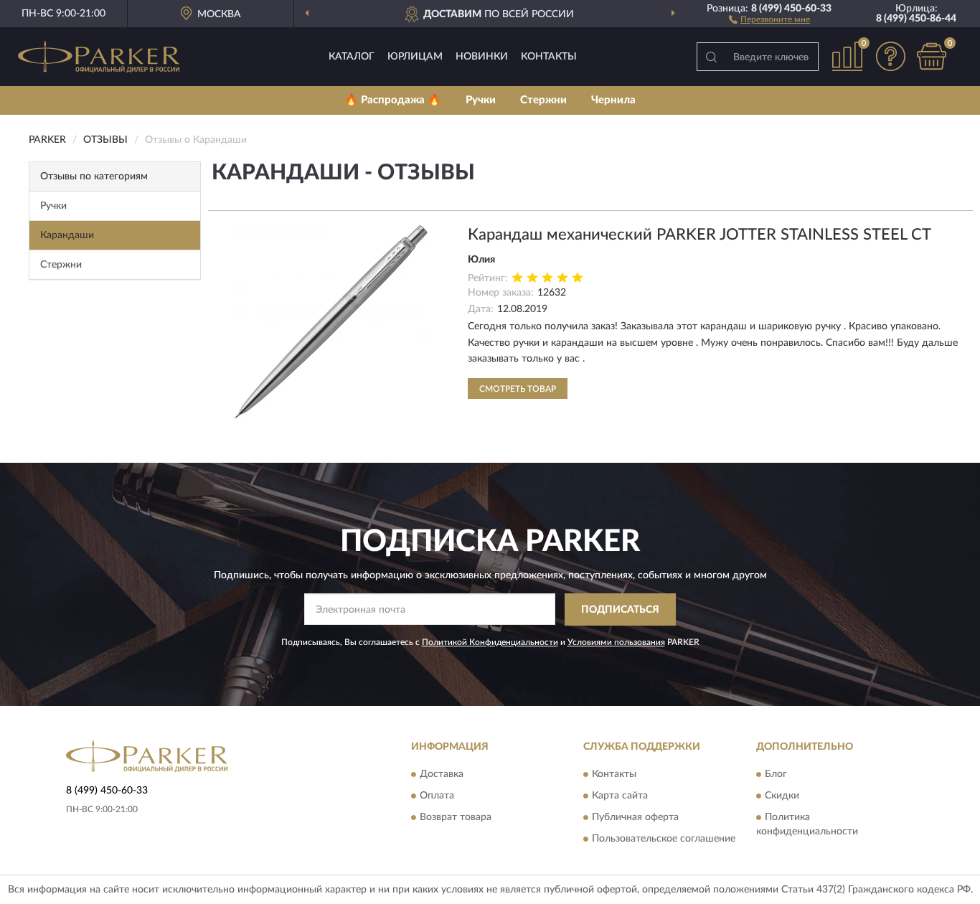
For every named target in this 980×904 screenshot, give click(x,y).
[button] (769, 18)
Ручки (481, 100)
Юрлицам (415, 57)
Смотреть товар (517, 389)
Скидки (782, 796)
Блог (776, 775)
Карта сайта (620, 796)
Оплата (437, 796)
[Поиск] (711, 56)
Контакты (549, 57)
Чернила (613, 100)
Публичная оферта (635, 818)
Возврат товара (455, 818)
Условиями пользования (616, 642)
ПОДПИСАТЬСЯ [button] (620, 610)
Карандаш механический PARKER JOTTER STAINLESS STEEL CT (699, 235)
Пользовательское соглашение (663, 839)
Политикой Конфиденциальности (490, 642)
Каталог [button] (351, 57)
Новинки (482, 57)
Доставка (441, 775)
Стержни (543, 100)
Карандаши (67, 235)
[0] (931, 56)
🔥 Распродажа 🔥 (392, 100)
